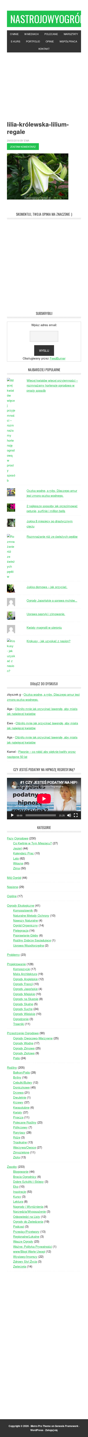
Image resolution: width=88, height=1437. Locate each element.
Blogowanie (20, 1171)
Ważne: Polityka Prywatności (32, 1246)
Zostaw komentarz (23, 146)
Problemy (13, 954)
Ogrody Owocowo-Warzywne (33, 1038)
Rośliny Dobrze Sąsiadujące (32, 940)
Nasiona (12, 887)
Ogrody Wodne (23, 1043)
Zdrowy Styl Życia (25, 1261)
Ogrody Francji (23, 984)
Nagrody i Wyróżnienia (28, 1206)
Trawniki (18, 1024)
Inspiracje (19, 1191)
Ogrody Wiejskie (24, 1014)
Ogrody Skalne (23, 1004)
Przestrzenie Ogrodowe (23, 1033)
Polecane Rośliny (24, 1122)
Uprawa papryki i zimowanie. (46, 614)
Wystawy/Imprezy (25, 1256)
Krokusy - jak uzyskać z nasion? (48, 641)
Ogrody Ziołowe (24, 1053)
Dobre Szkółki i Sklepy (28, 1181)
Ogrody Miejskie (24, 994)
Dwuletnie (19, 1097)
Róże (16, 1137)
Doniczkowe (21, 1087)
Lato (16, 858)
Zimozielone (21, 1152)
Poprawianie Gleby (25, 935)
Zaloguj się (51, 1430)
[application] (44, 798)
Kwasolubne (21, 1107)
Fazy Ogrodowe (17, 838)
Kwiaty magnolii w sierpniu (44, 627)
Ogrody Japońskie (25, 989)
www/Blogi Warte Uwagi (29, 1251)
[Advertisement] (44, 83)
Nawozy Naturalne (25, 920)
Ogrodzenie (21, 1019)
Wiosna (18, 863)
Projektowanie (16, 964)
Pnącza (18, 1117)
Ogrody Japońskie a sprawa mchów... (52, 600)
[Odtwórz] (12, 815)
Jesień (17, 848)
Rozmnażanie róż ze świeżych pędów (52, 536)
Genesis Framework (66, 1426)
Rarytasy (19, 1132)
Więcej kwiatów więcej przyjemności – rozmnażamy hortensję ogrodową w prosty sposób (52, 385)
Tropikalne (20, 1142)
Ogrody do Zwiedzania (28, 1221)
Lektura (18, 1201)
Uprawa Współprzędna (28, 945)
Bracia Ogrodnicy (24, 1176)
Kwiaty (17, 1112)
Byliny (17, 1077)
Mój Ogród (14, 877)
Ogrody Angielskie (25, 979)
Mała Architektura (25, 974)
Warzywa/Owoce (24, 1147)
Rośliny (12, 1067)
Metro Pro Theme (41, 1426)
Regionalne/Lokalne (26, 1236)
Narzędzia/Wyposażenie (29, 1211)
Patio (16, 1058)
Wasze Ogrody (23, 1241)
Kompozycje (21, 969)
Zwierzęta (19, 1266)
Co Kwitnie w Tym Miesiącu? (32, 843)
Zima (16, 868)
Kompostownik (23, 910)
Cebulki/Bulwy (22, 1082)
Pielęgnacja (20, 930)
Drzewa (18, 1092)
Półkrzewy (20, 1127)
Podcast (18, 1226)
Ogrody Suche (23, 1009)
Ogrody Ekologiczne (20, 905)
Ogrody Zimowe (24, 1048)
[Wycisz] (69, 815)
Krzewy (18, 1102)
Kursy (17, 1196)
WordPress (36, 1430)
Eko (15, 1186)
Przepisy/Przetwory (26, 1231)
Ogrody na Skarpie (25, 999)
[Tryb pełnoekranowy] (76, 815)
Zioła (16, 1157)
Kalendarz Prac (23, 853)
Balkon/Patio (21, 1072)
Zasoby (12, 1166)
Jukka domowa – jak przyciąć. (47, 587)
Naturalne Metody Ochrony (31, 915)
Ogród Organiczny (25, 925)
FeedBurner (57, 358)
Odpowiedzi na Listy (26, 1216)
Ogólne (12, 896)
